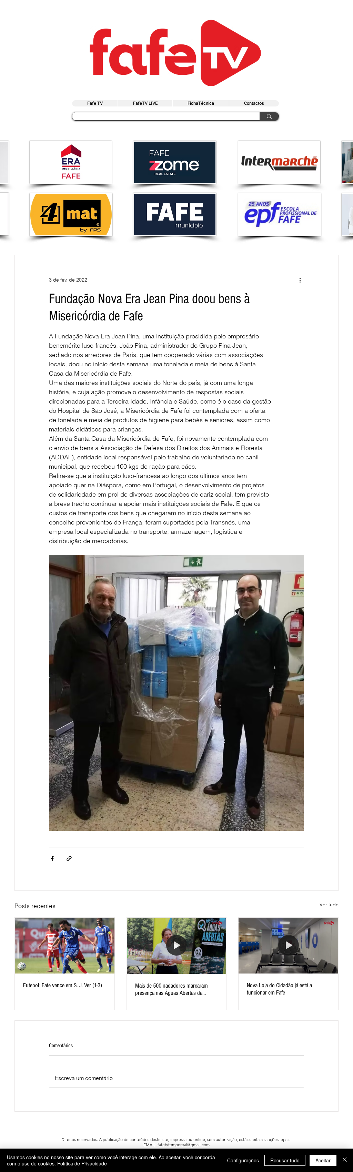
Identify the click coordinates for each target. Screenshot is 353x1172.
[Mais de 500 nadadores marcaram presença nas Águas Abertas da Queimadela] (176, 946)
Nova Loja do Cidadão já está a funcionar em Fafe (279, 989)
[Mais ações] (300, 280)
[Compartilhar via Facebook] (52, 858)
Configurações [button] (243, 1160)
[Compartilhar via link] (69, 858)
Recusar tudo (285, 1160)
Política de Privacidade (82, 1163)
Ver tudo (329, 904)
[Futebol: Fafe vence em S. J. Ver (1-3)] (64, 946)
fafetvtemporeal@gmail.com (184, 1144)
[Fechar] (345, 1160)
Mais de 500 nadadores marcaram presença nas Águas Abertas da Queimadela (171, 989)
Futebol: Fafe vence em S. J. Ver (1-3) (62, 985)
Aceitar (323, 1160)
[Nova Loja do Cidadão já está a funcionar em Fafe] (288, 946)
